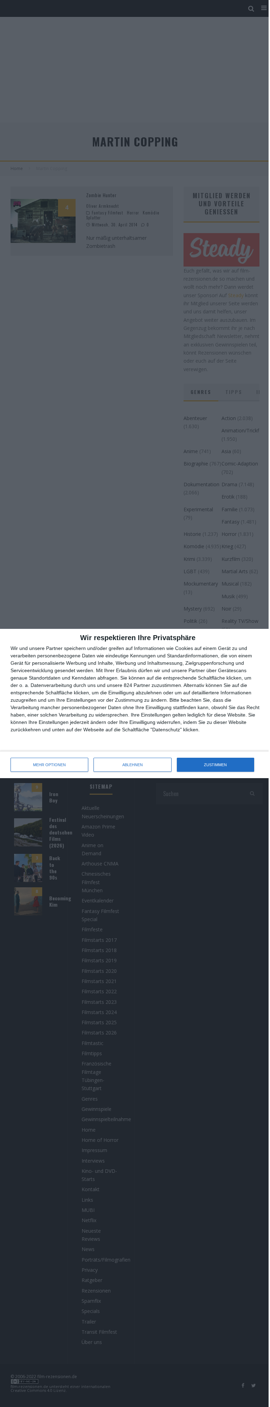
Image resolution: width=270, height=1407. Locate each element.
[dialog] (135, 703)
